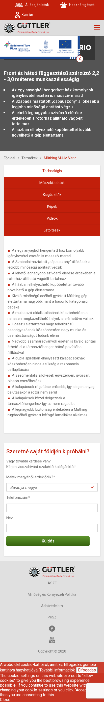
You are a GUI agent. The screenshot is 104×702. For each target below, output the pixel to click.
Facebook (52, 628)
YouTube (52, 640)
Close (5, 699)
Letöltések (52, 230)
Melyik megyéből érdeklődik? (30, 477)
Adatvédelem (52, 606)
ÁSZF (52, 583)
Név (9, 518)
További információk (57, 670)
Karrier (27, 15)
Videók (52, 218)
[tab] (52, 171)
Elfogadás (87, 670)
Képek (52, 206)
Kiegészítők (52, 195)
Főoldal (9, 158)
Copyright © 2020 (52, 651)
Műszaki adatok (52, 183)
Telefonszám (18, 497)
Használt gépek (81, 5)
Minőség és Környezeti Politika (52, 594)
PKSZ (52, 617)
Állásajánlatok (37, 5)
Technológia (52, 171)
